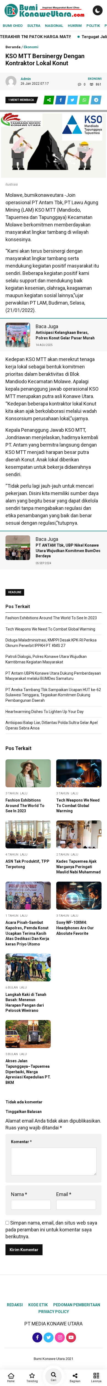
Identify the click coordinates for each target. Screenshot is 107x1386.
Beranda (13, 47)
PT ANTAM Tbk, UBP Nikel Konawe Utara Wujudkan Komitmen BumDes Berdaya (68, 550)
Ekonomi (31, 47)
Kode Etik (38, 1305)
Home (11, 1381)
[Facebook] (36, 1337)
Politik (93, 26)
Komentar (21, 1142)
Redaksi (15, 1305)
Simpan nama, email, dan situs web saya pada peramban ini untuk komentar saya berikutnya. (51, 1229)
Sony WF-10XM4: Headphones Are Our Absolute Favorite (75, 927)
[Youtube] (70, 1337)
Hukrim (75, 26)
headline (14, 592)
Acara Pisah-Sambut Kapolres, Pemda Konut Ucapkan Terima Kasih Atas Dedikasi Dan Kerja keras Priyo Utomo (27, 933)
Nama (19, 1194)
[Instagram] (59, 1337)
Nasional (54, 26)
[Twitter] (48, 1337)
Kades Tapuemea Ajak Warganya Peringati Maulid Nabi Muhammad (78, 866)
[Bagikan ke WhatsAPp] (85, 100)
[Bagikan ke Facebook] (61, 100)
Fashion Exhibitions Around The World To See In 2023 (51, 618)
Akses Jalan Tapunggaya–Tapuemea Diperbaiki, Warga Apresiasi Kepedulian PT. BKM (28, 1071)
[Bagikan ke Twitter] (73, 100)
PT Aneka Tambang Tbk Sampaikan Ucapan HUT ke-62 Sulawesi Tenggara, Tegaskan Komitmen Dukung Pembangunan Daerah (53, 695)
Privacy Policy (53, 1312)
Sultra (33, 26)
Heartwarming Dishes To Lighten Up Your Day (44, 711)
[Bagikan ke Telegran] (96, 100)
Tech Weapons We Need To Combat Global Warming (50, 629)
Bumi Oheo (12, 26)
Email (63, 1194)
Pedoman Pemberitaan (76, 1305)
